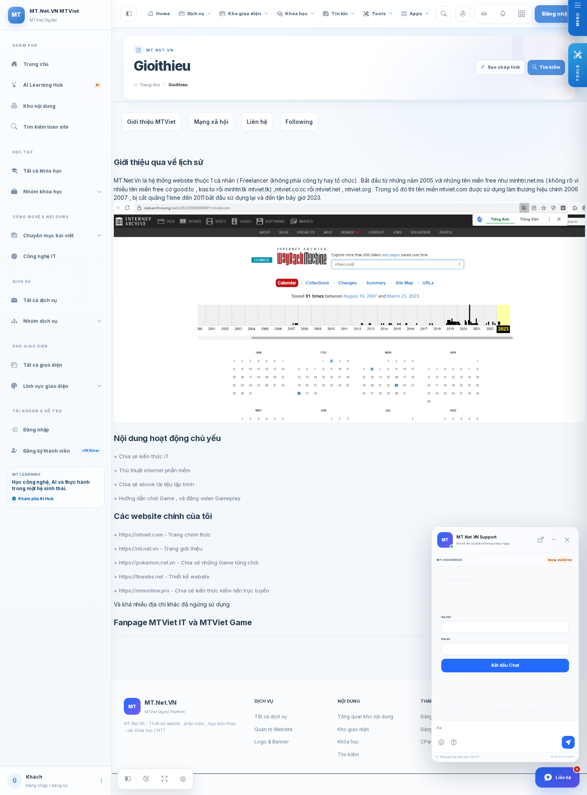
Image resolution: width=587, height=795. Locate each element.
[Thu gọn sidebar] (129, 14)
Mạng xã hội (211, 121)
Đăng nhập (556, 13)
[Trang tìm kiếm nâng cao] (463, 14)
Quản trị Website (273, 729)
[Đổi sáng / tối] (146, 779)
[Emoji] (441, 742)
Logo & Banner (271, 742)
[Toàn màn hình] (165, 779)
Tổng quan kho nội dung (365, 716)
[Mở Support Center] (541, 540)
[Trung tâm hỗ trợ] (453, 742)
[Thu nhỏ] (554, 540)
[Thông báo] (503, 14)
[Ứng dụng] (521, 14)
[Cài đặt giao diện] (183, 779)
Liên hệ (257, 121)
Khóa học (348, 742)
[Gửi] (568, 742)
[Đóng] (567, 540)
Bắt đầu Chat (505, 665)
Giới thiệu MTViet (151, 121)
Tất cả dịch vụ (270, 716)
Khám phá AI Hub (36, 498)
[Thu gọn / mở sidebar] (128, 779)
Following (299, 121)
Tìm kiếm (348, 754)
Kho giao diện (353, 729)
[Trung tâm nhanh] (484, 14)
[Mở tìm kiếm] (444, 14)
